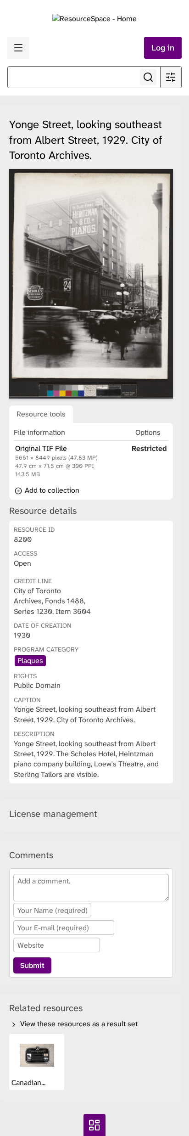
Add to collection (51, 490)
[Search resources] (148, 77)
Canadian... (29, 1082)
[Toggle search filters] (170, 77)
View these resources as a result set (78, 1024)
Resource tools (41, 414)
